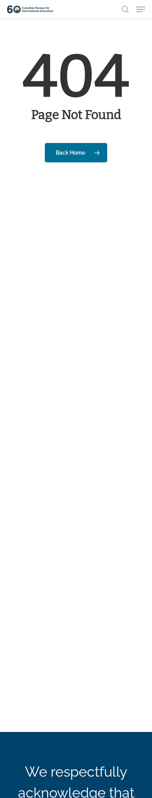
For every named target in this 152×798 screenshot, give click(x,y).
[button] (140, 9)
